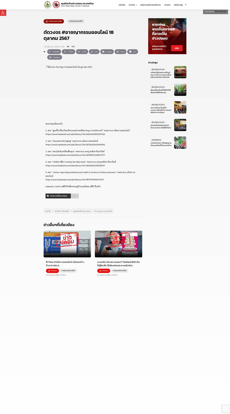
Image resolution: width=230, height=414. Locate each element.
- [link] (74, 196)
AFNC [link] (49, 211)
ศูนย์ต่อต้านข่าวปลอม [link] (82, 211)
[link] (3, 13)
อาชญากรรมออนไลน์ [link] (104, 211)
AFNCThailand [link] (62, 211)
